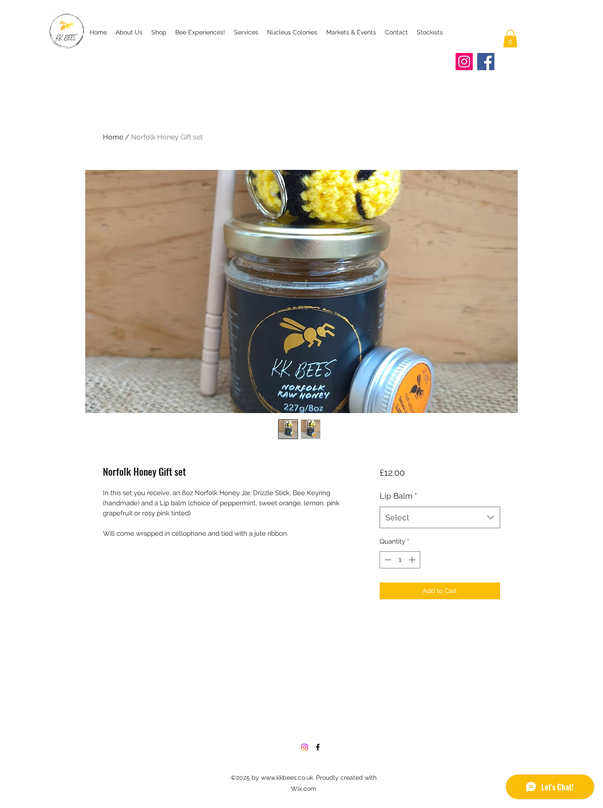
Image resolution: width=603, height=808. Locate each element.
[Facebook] (485, 61)
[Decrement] (387, 560)
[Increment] (413, 560)
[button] (510, 39)
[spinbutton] (399, 560)
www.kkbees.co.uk (287, 777)
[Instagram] (464, 61)
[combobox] (440, 518)
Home (113, 137)
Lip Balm (398, 495)
